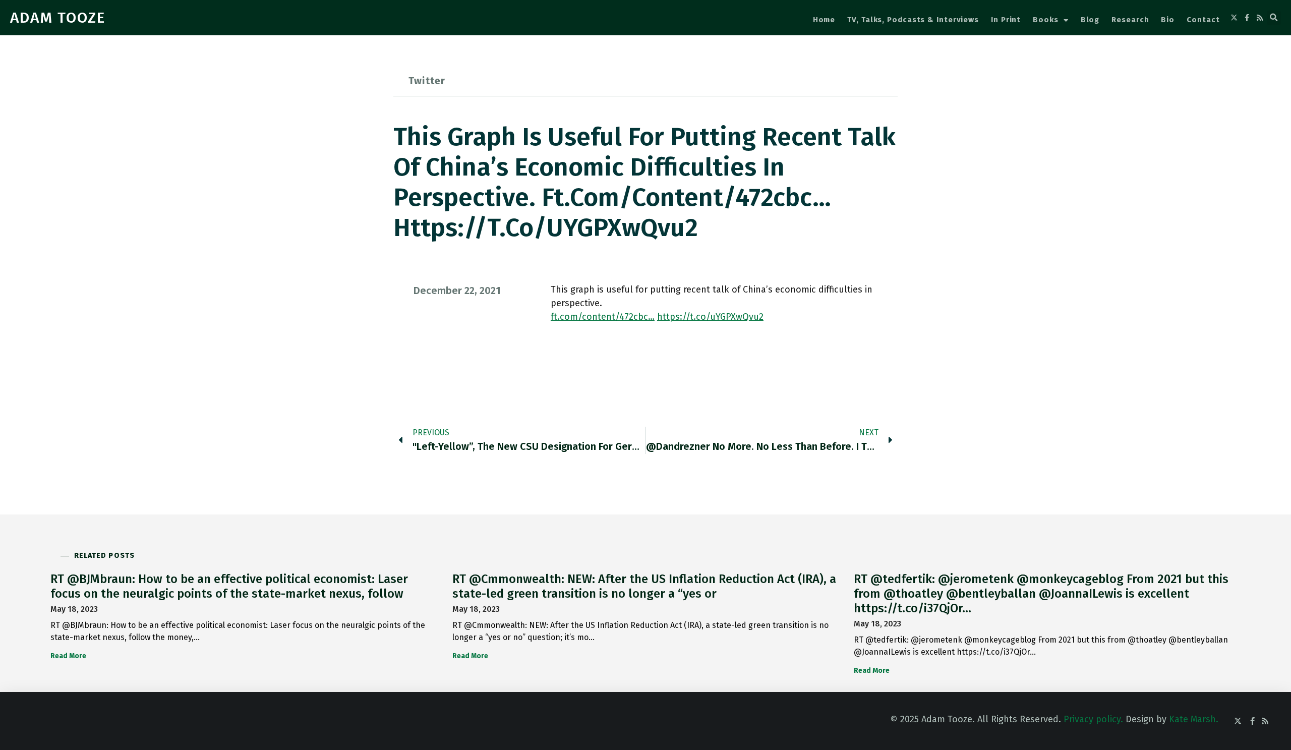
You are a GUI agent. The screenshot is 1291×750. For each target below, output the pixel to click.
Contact (1203, 19)
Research (1130, 19)
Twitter (426, 81)
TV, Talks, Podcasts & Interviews (913, 19)
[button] (1274, 18)
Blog (1090, 19)
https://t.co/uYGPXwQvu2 (710, 316)
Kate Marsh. (1193, 719)
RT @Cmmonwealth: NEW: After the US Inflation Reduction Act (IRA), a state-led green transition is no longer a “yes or (644, 586)
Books (1046, 19)
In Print (1006, 19)
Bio (1168, 19)
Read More (68, 656)
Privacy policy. (1093, 719)
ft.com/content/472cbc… (603, 316)
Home (824, 19)
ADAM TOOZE (57, 18)
